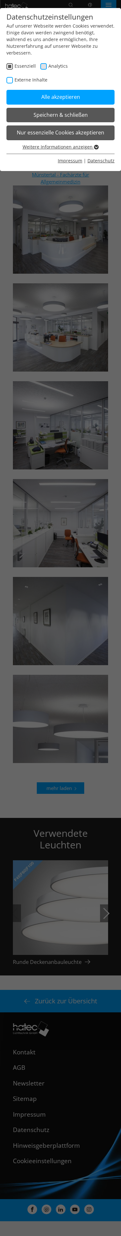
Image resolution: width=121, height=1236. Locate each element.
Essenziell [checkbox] (25, 66)
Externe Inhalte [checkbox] (31, 80)
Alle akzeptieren (60, 96)
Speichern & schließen (61, 114)
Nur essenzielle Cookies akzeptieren (60, 132)
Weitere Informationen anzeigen (58, 147)
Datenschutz (101, 161)
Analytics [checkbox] (58, 66)
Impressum (70, 161)
